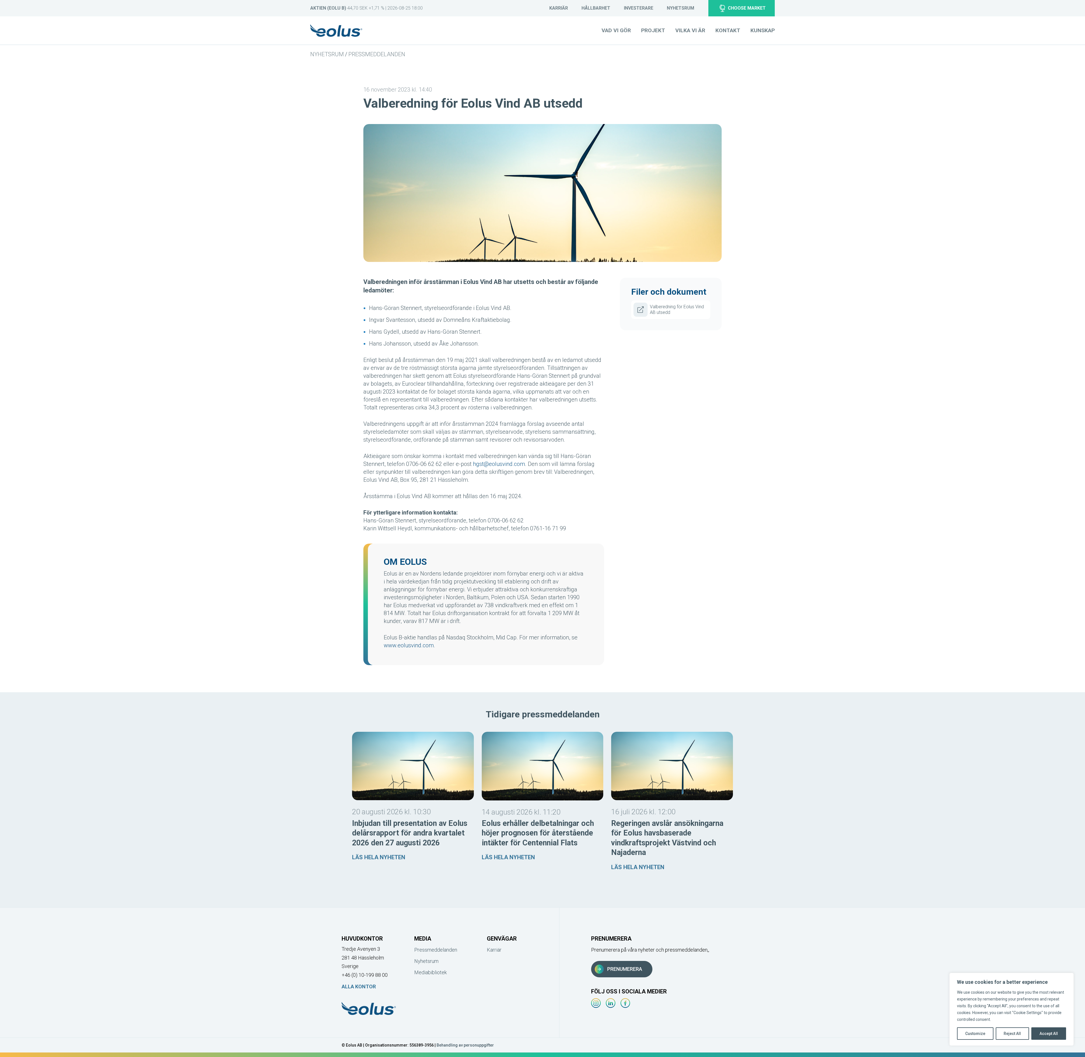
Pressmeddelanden (376, 54)
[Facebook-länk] (625, 1003)
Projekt (653, 30)
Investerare (638, 8)
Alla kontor (359, 986)
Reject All (1012, 1033)
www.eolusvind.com (409, 645)
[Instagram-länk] (596, 1003)
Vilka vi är (690, 30)
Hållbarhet (595, 8)
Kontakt (727, 30)
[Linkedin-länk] (610, 1003)
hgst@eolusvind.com (499, 464)
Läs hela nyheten (378, 857)
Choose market (747, 8)
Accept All (1049, 1033)
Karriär (558, 8)
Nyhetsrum (680, 8)
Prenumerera (624, 969)
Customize (975, 1033)
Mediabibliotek (430, 972)
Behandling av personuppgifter (465, 1045)
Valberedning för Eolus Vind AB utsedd (677, 309)
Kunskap (762, 30)
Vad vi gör (616, 30)
